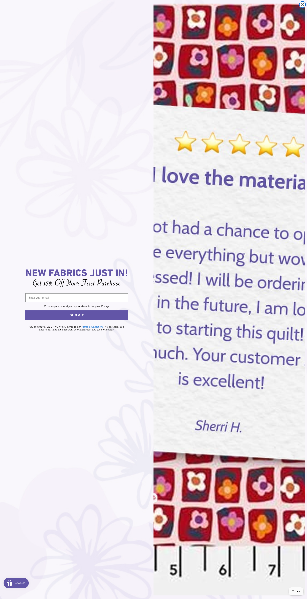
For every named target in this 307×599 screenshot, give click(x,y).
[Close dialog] (302, 4)
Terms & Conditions (93, 327)
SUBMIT (77, 315)
